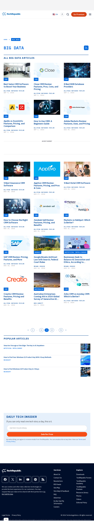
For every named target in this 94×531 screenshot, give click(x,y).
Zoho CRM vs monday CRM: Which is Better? (77, 295)
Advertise (57, 498)
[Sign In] (62, 14)
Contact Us (58, 478)
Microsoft (7, 360)
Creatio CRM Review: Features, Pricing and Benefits (14, 296)
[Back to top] (89, 524)
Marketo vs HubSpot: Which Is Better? (77, 221)
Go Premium (78, 14)
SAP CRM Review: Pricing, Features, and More (16, 258)
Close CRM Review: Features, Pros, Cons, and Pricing (46, 86)
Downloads (80, 474)
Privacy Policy (10, 441)
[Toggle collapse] (6, 519)
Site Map (57, 488)
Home (5, 39)
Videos (78, 499)
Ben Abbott (38, 303)
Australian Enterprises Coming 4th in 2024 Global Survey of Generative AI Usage (46, 296)
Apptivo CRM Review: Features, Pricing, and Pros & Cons (47, 185)
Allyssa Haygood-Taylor (14, 91)
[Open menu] (90, 14)
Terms (81, 439)
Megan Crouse (39, 266)
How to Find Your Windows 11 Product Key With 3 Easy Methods (27, 357)
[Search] (68, 14)
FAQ (55, 494)
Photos (78, 496)
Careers (56, 507)
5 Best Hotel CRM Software (77, 183)
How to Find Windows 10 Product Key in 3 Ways (21, 369)
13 (52, 330)
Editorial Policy (81, 503)
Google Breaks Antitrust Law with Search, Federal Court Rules (46, 259)
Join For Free (47, 434)
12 (47, 330)
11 (41, 330)
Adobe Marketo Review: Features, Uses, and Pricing (77, 122)
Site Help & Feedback (61, 491)
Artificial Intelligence (13, 348)
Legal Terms (6, 515)
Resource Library (82, 493)
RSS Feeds (57, 484)
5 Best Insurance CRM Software (14, 184)
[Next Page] (66, 330)
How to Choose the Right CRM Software (16, 221)
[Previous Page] (28, 330)
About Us (57, 474)
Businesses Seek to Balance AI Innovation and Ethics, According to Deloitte (77, 259)
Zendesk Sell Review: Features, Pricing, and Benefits (44, 222)
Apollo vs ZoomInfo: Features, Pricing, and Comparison (14, 123)
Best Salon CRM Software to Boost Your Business (16, 85)
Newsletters (58, 481)
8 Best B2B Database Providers (74, 85)
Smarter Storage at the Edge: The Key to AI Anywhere (24, 345)
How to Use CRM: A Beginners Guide (43, 122)
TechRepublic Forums (83, 478)
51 (61, 330)
